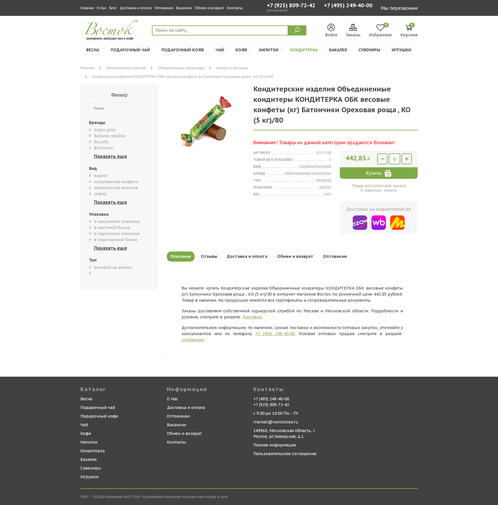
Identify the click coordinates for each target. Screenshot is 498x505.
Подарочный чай (130, 49)
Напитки (268, 49)
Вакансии (184, 8)
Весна (92, 49)
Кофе (241, 49)
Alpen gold (104, 130)
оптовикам (193, 339)
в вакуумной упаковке (117, 221)
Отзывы (209, 256)
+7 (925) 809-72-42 (291, 5)
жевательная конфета (116, 182)
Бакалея (338, 49)
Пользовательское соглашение (284, 453)
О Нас (101, 8)
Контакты (235, 8)
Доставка (252, 317)
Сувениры (369, 49)
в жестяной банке (112, 228)
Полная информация (274, 445)
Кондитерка (304, 49)
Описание (180, 256)
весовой (323, 180)
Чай (220, 49)
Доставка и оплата (136, 8)
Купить (373, 173)
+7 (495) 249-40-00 (348, 6)
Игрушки (401, 49)
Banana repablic (110, 136)
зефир (100, 194)
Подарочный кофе (182, 49)
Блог (113, 8)
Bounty (101, 142)
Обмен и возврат (209, 8)
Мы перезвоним (399, 8)
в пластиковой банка (115, 240)
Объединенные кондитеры (181, 68)
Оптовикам (163, 8)
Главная (87, 8)
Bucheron (103, 148)
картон (325, 187)
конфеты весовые (232, 68)
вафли (100, 176)
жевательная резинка (116, 188)
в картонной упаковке (117, 234)
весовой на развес (113, 267)
